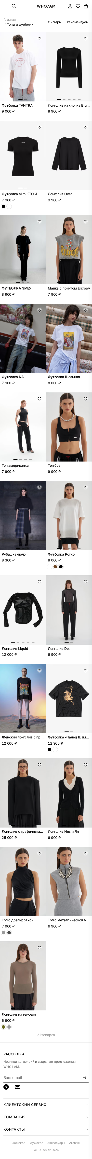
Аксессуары (56, 1143)
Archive (74, 1143)
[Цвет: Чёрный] (3, 206)
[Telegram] (6, 1087)
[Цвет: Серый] (9, 1027)
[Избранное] (77, 6)
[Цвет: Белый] (9, 206)
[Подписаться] (85, 1077)
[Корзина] (86, 6)
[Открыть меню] (6, 6)
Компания (14, 1117)
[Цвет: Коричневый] (55, 566)
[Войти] (70, 6)
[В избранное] (39, 38)
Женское (18, 1143)
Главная (9, 19)
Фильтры (55, 22)
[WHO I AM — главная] (46, 6)
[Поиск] (13, 6)
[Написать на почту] (17, 1087)
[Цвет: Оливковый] (3, 1027)
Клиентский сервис (24, 1104)
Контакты (14, 1129)
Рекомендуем (78, 22)
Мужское (36, 1143)
